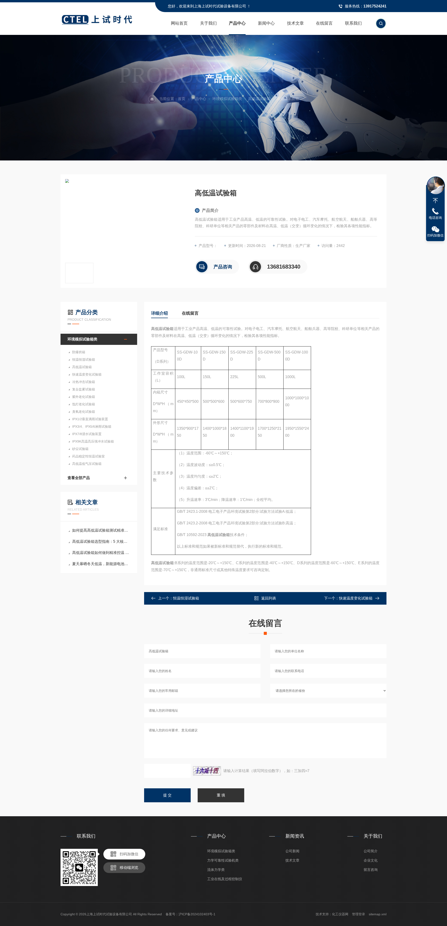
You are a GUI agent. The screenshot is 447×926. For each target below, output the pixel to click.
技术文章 (295, 23)
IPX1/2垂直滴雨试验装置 (90, 419)
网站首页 (179, 23)
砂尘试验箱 (80, 449)
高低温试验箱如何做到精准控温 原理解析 (101, 553)
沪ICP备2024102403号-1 (197, 914)
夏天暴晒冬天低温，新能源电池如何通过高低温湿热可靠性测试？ (101, 564)
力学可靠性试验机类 (223, 860)
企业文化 (371, 860)
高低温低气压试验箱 (87, 464)
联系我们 (353, 23)
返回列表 (268, 598)
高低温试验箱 (259, 99)
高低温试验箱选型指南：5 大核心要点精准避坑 (101, 541)
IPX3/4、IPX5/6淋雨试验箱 (91, 426)
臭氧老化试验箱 (83, 411)
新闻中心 (266, 23)
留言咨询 (371, 870)
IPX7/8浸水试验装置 (87, 434)
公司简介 (371, 851)
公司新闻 (292, 851)
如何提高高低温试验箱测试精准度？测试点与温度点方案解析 (101, 530)
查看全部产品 (79, 478)
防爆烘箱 (78, 352)
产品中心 (237, 23)
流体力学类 (216, 870)
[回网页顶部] (435, 200)
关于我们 (208, 23)
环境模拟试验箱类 (227, 99)
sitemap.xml (377, 914)
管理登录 (358, 914)
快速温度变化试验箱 (87, 374)
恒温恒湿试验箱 (83, 359)
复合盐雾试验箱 (83, 389)
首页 (181, 99)
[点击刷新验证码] (207, 771)
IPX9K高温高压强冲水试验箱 (93, 441)
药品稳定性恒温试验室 (88, 456)
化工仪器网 (340, 914)
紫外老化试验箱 (83, 397)
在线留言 (324, 23)
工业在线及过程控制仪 (224, 879)
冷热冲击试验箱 (83, 382)
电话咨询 (435, 218)
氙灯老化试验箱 (83, 404)
